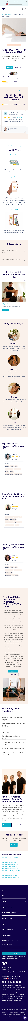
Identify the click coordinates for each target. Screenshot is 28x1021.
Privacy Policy (14, 958)
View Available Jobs (17, 825)
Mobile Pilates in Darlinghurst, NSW (11, 871)
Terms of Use (5, 958)
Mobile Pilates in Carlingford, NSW (10, 869)
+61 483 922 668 (6, 970)
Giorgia (14, 504)
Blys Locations (9, 14)
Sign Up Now (6, 825)
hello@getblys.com (6, 967)
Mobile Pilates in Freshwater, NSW (10, 877)
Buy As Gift (18, 67)
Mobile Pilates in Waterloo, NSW (10, 866)
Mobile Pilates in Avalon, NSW (9, 862)
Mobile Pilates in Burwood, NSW (10, 864)
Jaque (10, 131)
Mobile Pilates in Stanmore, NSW (10, 873)
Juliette (14, 454)
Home (3, 14)
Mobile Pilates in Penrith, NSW (9, 875)
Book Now (9, 67)
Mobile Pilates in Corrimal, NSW (10, 858)
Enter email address (7, 945)
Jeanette (14, 555)
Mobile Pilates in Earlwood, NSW (10, 860)
